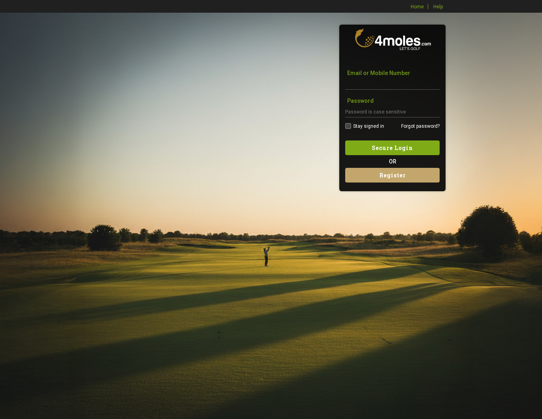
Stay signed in (368, 126)
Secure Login (392, 148)
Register (392, 175)
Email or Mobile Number (378, 73)
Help (438, 7)
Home (417, 7)
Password (360, 101)
